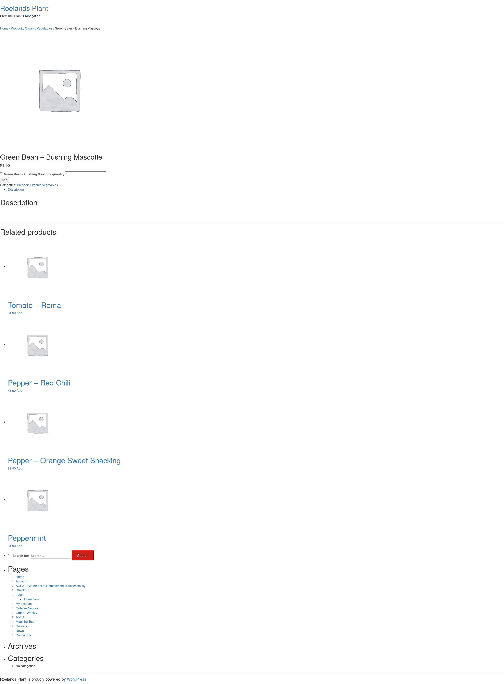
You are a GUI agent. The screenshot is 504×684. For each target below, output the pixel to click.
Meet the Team (26, 621)
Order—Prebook (27, 608)
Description (16, 189)
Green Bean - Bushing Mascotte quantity (34, 174)
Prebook (17, 28)
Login (20, 594)
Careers (21, 626)
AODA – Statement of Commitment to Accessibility (50, 585)
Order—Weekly (26, 612)
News (20, 630)
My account (24, 603)
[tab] (256, 189)
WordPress (76, 679)
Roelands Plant (24, 8)
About (20, 617)
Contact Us (23, 635)
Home (4, 28)
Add (4, 179)
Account (21, 581)
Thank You (31, 599)
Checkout (22, 590)
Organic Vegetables (39, 28)
